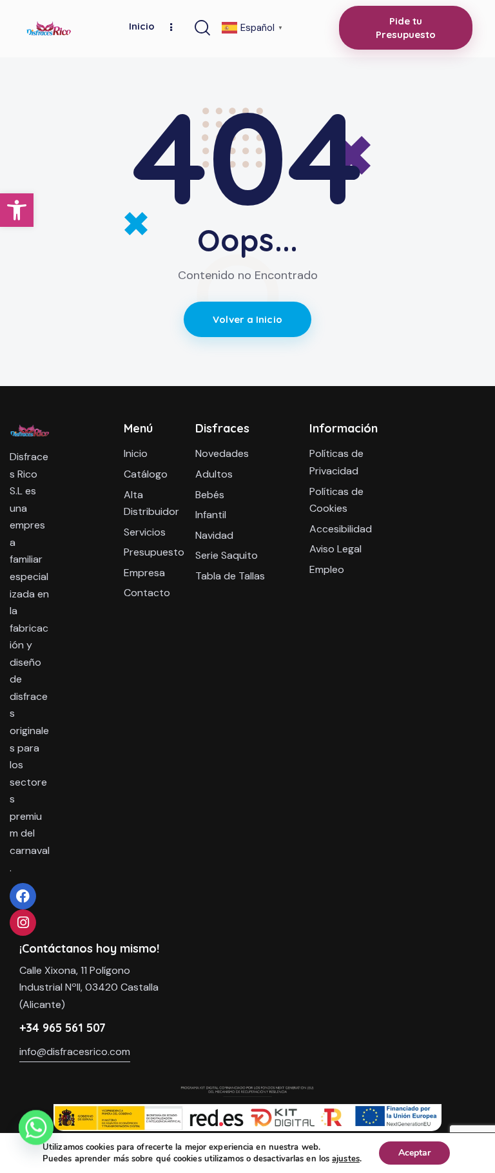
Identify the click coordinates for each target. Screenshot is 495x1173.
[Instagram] (23, 922)
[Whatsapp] (36, 1139)
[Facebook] (23, 896)
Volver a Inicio (247, 319)
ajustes (346, 1159)
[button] (17, 210)
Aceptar (414, 1153)
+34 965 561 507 (62, 1027)
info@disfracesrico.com (74, 1051)
